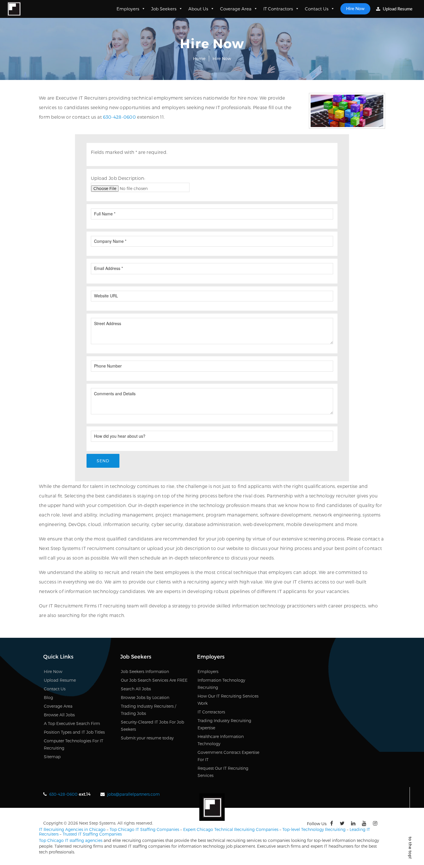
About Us (198, 8)
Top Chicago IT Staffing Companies (144, 829)
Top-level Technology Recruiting (314, 829)
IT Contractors (278, 8)
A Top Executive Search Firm (72, 723)
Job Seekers (164, 8)
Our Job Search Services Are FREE (154, 680)
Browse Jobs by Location (145, 697)
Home (199, 58)
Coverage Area (236, 8)
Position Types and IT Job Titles (74, 732)
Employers (128, 8)
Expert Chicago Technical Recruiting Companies (230, 829)
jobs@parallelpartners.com (133, 794)
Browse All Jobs (59, 714)
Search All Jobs (136, 688)
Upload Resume (397, 9)
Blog (48, 697)
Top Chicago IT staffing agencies (70, 840)
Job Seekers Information (145, 671)
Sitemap (52, 756)
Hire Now (355, 9)
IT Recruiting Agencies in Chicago (72, 829)
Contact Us (317, 8)
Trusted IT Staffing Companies (92, 834)
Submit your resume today (147, 737)
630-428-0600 (119, 117)
